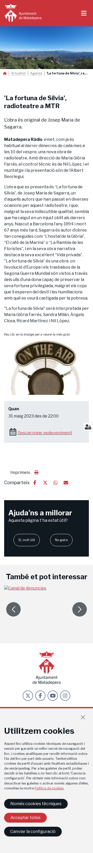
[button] (46, 366)
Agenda (36, 73)
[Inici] (22, 13)
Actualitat (18, 73)
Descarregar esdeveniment (45, 432)
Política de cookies (49, 788)
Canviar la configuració (33, 831)
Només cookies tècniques (35, 803)
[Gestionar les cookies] (88, 426)
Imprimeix (20, 472)
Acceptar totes (25, 817)
